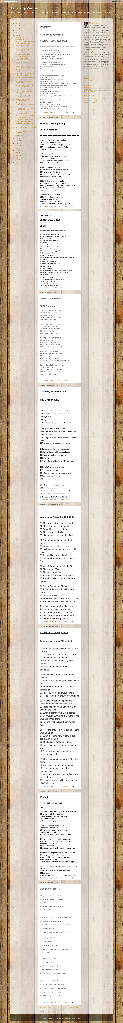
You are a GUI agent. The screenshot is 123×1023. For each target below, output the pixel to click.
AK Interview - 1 (88, 85)
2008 (16, 157)
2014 (16, 143)
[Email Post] (73, 112)
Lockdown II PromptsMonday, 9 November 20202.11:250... (25, 120)
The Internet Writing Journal (91, 98)
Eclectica (86, 83)
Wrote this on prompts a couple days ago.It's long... (25, 78)
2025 (16, 25)
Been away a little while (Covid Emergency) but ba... (25, 132)
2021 (16, 33)
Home (60, 1008)
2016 (16, 138)
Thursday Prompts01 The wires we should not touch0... (25, 109)
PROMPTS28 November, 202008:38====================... (26, 51)
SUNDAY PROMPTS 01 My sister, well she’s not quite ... (25, 74)
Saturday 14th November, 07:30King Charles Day (23, 99)
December (19, 37)
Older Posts (75, 1008)
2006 (16, 162)
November (19, 39)
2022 (16, 30)
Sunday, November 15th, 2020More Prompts (23, 96)
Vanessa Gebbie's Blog (90, 100)
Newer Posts (45, 1008)
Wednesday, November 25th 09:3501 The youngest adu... (25, 63)
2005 (16, 164)
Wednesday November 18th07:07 (25, 89)
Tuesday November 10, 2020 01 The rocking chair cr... (25, 116)
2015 (16, 141)
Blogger (80, 1018)
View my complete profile (91, 72)
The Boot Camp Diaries (90, 96)
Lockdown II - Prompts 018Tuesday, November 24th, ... (26, 66)
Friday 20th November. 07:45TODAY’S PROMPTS (24, 82)
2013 (16, 145)
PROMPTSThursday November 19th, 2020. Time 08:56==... (25, 86)
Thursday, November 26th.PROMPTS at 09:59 (23, 59)
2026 (16, 23)
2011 (16, 150)
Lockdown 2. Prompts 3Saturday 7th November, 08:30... (25, 124)
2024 (16, 28)
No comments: (66, 112)
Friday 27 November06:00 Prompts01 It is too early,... (24, 55)
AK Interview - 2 (88, 87)
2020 (16, 35)
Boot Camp (87, 93)
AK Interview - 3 (88, 89)
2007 (16, 160)
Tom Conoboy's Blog (89, 102)
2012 (16, 148)
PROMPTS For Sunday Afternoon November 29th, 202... (25, 42)
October (18, 135)
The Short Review (89, 78)
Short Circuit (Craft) (89, 91)
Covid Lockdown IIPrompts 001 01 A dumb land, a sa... (26, 128)
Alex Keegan (95, 23)
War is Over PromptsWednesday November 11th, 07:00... (25, 112)
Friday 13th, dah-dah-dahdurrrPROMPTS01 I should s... (25, 104)
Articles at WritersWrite (90, 80)
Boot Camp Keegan (24, 8)
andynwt (67, 1018)
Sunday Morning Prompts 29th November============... (24, 46)
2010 (16, 153)
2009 (16, 155)
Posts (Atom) (51, 1011)
